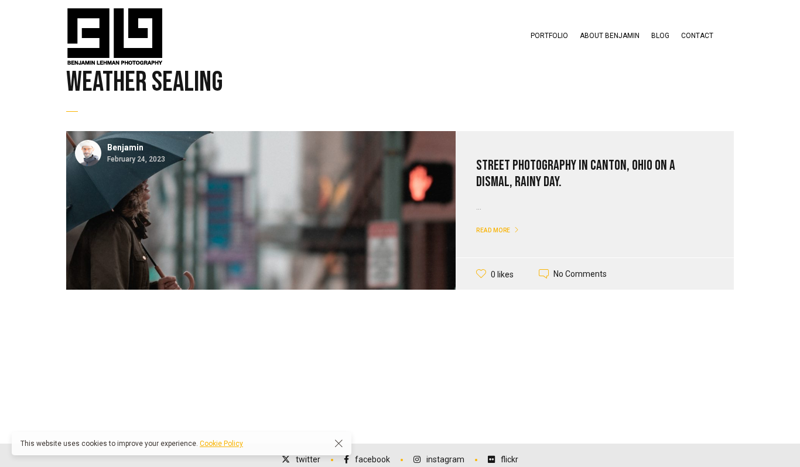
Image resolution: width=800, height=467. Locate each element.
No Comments (580, 274)
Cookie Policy (221, 443)
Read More (493, 230)
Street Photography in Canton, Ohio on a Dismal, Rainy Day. (575, 174)
